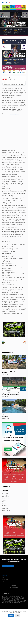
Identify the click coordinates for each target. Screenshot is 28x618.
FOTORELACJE (5, 498)
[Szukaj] (22, 2)
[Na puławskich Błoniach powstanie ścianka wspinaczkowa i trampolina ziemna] (14, 384)
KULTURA (4, 500)
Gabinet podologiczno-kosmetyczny (12, 597)
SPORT (3, 507)
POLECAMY (4, 505)
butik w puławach (22, 597)
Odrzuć (17, 615)
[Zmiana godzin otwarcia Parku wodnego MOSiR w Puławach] (14, 406)
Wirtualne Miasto (6, 510)
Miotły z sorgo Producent (6, 596)
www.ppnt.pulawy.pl (20, 314)
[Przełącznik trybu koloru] (20, 2)
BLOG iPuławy (5, 496)
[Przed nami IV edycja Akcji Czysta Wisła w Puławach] (14, 362)
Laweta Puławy (10, 601)
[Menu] (25, 2)
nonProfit (4, 503)
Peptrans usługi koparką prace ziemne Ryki (12, 602)
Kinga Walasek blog (15, 596)
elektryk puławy (15, 597)
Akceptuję (11, 615)
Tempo (14, 79)
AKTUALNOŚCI (14, 17)
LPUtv (3, 501)
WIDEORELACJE (6, 508)
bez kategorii (5, 495)
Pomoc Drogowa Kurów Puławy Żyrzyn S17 (14, 600)
